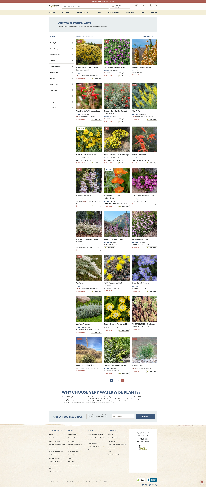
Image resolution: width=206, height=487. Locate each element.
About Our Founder (113, 437)
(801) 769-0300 (143, 439)
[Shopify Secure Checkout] (141, 480)
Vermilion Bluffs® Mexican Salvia (88, 111)
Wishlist (51, 434)
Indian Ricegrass (137, 365)
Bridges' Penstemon (139, 155)
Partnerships (91, 450)
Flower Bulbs (72, 437)
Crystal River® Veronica (140, 283)
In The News (111, 448)
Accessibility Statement (55, 461)
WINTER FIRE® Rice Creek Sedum (144, 324)
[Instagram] (153, 485)
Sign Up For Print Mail (114, 454)
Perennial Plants (73, 434)
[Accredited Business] (152, 480)
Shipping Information (54, 441)
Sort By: (144, 36)
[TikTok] (156, 485)
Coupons (70, 458)
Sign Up (145, 416)
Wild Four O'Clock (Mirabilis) (114, 67)
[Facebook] (143, 485)
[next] (122, 380)
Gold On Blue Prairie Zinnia (86, 155)
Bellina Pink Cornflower (140, 239)
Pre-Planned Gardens (74, 451)
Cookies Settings (53, 465)
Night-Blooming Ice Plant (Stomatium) (113, 284)
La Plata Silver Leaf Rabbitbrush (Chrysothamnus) (87, 68)
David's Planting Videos (94, 446)
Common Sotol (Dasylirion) (85, 365)
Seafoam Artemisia (83, 324)
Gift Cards (71, 461)
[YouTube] (150, 485)
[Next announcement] (156, 1)
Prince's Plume (137, 111)
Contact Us (52, 437)
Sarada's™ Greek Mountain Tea (115, 365)
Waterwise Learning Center (95, 434)
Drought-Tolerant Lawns (75, 444)
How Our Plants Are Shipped (57, 444)
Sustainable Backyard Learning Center (96, 438)
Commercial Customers (75, 465)
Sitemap (51, 468)
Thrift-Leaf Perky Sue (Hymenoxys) (116, 155)
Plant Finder (71, 441)
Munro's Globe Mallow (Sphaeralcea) (112, 197)
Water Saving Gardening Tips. (105, 402)
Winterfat (80, 283)
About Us (110, 434)
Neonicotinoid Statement (56, 451)
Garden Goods (72, 454)
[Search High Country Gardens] (106, 6)
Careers (110, 451)
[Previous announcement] (50, 1)
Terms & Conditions (94, 482)
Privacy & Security (83, 482)
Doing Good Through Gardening (117, 444)
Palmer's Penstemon (83, 196)
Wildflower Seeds (73, 448)
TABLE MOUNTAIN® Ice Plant (143, 196)
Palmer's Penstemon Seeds (114, 239)
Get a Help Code (53, 471)
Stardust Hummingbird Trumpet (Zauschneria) (115, 112)
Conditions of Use (54, 454)
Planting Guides (92, 443)
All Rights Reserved (72, 482)
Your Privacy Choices (54, 458)
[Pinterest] (146, 485)
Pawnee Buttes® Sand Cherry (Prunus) (87, 240)
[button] (156, 6)
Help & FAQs (52, 448)
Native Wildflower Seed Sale (99, 1)
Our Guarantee (112, 441)
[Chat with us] (202, 482)
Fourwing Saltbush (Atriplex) (142, 67)
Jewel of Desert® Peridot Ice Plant (116, 324)
